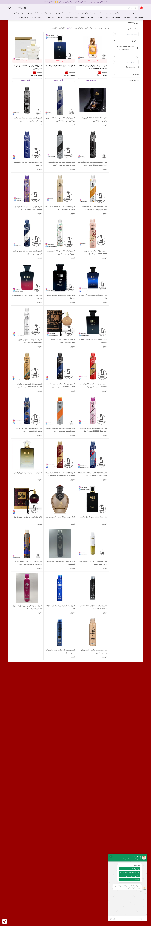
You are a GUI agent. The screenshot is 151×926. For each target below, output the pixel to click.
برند (137, 57)
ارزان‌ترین (62, 28)
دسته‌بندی (135, 41)
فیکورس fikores (130, 67)
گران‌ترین (54, 28)
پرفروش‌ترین (79, 28)
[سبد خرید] (9, 8)
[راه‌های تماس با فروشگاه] (4, 921)
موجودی (136, 74)
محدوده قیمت (134, 81)
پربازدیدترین (88, 28)
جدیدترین (70, 28)
